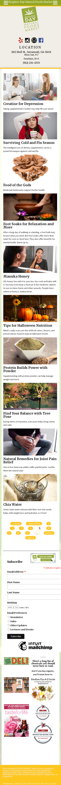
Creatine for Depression (23, 104)
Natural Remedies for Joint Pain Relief (30, 460)
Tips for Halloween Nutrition (27, 326)
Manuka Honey (16, 276)
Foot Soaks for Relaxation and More (28, 225)
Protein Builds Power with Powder (25, 369)
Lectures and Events (22, 629)
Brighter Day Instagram (27, 40)
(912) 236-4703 (31, 62)
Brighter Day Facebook (41, 40)
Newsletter (16, 617)
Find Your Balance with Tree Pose (26, 415)
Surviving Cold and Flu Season (29, 143)
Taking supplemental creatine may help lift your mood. (28, 108)
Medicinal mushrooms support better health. (24, 190)
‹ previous (34, 523)
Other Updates (18, 625)
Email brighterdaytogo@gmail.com (34, 40)
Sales (13, 621)
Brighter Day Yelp (20, 40)
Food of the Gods (17, 185)
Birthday (12, 602)
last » (30, 537)
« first (16, 523)
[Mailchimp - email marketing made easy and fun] (35, 650)
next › (49, 533)
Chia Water (12, 505)
